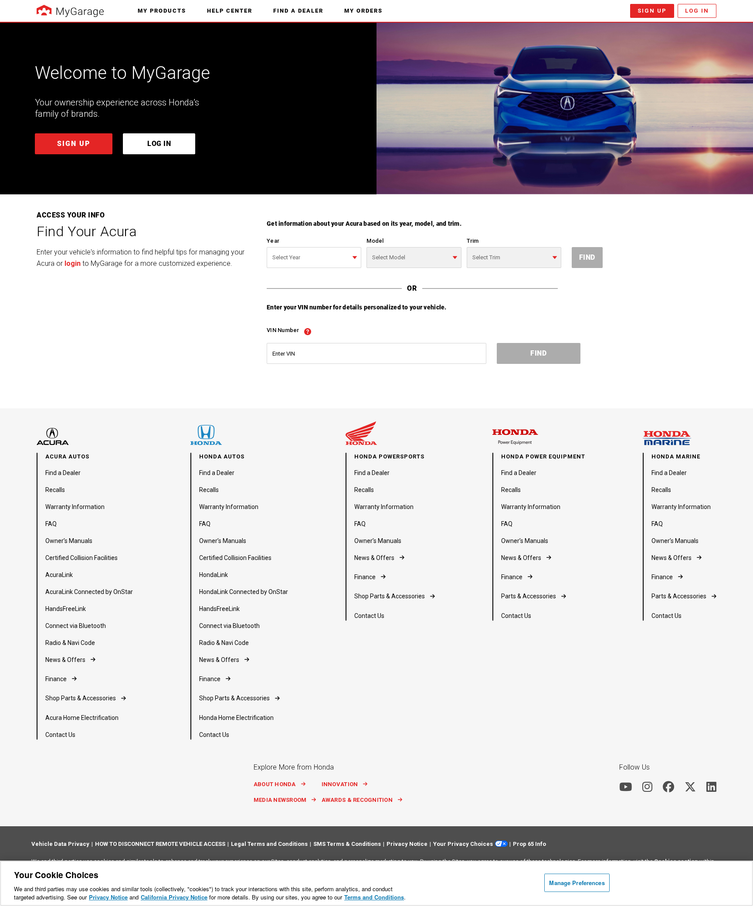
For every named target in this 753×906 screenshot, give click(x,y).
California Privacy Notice (174, 897)
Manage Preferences (576, 883)
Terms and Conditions (374, 897)
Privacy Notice (108, 897)
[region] (376, 883)
